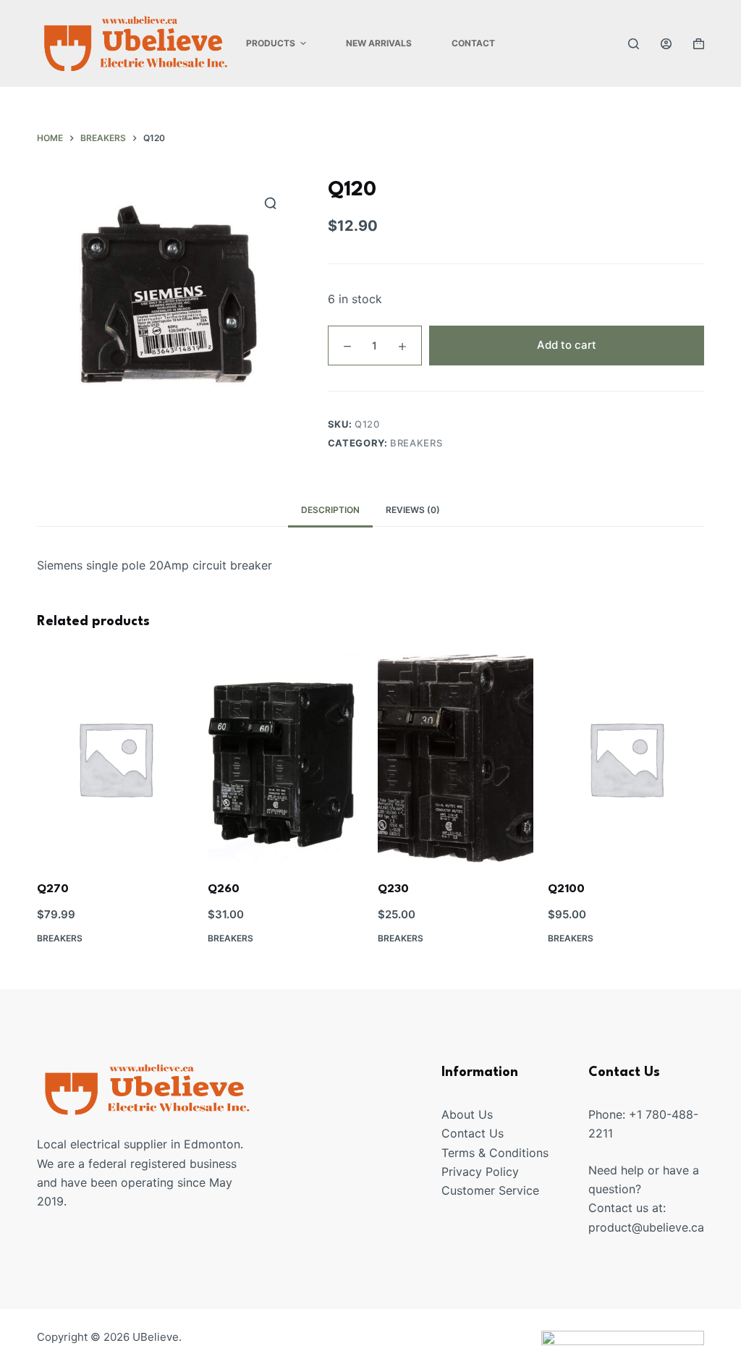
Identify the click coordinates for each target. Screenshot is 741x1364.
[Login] (666, 43)
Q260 (224, 889)
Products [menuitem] (270, 43)
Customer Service (490, 1190)
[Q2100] (625, 758)
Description (330, 509)
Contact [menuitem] (473, 43)
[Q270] (114, 758)
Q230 (393, 889)
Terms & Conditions (495, 1152)
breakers (416, 443)
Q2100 (566, 889)
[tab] (330, 510)
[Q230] (455, 758)
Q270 (53, 889)
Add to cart (566, 345)
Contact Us (472, 1133)
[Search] (633, 43)
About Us (467, 1114)
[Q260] (285, 758)
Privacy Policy (480, 1171)
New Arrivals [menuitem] (379, 43)
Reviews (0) (413, 509)
